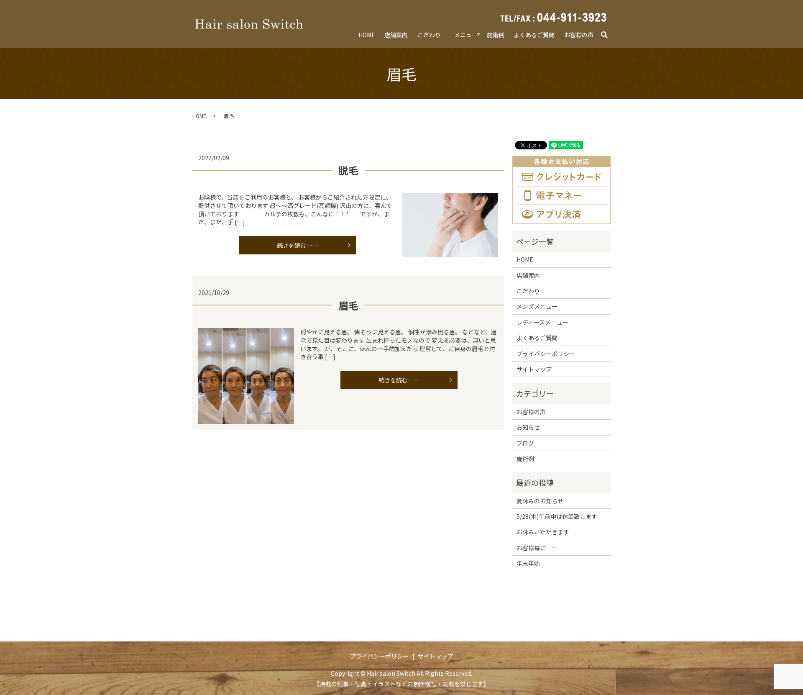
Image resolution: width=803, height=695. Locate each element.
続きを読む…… (297, 245)
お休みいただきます (543, 532)
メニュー (466, 35)
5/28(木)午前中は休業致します (557, 516)
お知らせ (528, 427)
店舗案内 (396, 35)
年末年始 (528, 563)
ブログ (525, 443)
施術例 (495, 35)
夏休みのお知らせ (540, 501)
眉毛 (348, 305)
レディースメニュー (542, 322)
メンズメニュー (537, 306)
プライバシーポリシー (546, 353)
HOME (366, 35)
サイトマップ (534, 369)
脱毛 (348, 170)
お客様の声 (578, 35)
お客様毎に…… (537, 548)
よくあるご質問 (534, 35)
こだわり (429, 35)
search (608, 35)
